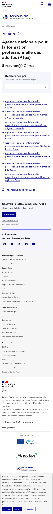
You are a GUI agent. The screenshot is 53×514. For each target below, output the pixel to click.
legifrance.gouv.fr (10, 422)
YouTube (33, 244)
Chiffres (5, 347)
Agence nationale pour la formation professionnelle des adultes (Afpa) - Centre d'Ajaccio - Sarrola (26, 114)
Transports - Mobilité (9, 280)
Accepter (7, 509)
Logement (6, 276)
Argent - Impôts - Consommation (14, 285)
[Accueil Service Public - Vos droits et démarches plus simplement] (19, 19)
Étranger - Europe (8, 293)
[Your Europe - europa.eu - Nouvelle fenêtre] (26, 442)
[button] (19, 34)
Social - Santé (7, 268)
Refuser (17, 509)
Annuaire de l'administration (12, 336)
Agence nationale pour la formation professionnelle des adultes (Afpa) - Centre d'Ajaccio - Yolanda (26, 125)
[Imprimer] (9, 34)
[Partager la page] (14, 34)
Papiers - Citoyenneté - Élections (14, 260)
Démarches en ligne (9, 312)
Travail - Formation (9, 272)
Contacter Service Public (11, 372)
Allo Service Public (9, 332)
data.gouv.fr (7, 427)
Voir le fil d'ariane (8, 26)
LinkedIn (19, 244)
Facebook (4, 244)
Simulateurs (6, 320)
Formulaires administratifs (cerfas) (14, 316)
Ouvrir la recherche (42, 3)
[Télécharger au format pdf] (4, 34)
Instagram (26, 244)
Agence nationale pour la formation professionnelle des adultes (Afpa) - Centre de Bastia (27, 135)
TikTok (11, 244)
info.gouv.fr (28, 422)
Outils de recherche (9, 328)
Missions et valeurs (9, 355)
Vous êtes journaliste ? (10, 368)
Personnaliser (29, 509)
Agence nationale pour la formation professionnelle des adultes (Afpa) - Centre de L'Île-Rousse (27, 166)
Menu (49, 5)
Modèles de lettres (9, 324)
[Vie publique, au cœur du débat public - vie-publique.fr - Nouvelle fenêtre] (26, 456)
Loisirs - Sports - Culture (11, 297)
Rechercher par (20, 77)
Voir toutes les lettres (10, 224)
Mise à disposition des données (13, 351)
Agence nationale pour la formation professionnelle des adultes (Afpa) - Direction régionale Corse (27, 177)
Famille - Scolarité (8, 264)
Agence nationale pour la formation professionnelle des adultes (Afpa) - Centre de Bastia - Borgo (27, 146)
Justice (4, 289)
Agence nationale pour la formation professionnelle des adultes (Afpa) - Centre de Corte (27, 156)
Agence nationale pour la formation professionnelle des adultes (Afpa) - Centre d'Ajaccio (26, 104)
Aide (4, 359)
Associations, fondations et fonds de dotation (19, 301)
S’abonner (9, 214)
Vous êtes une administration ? (13, 364)
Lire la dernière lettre (10, 220)
